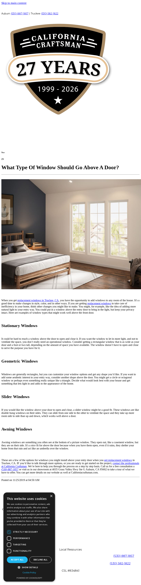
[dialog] (29, 537)
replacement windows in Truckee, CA (38, 300)
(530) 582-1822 (49, 13)
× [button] (51, 496)
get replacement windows (118, 460)
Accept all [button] (17, 559)
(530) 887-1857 (20, 13)
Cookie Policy (29, 572)
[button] (29, 567)
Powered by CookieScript (29, 578)
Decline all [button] (40, 559)
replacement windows (99, 303)
